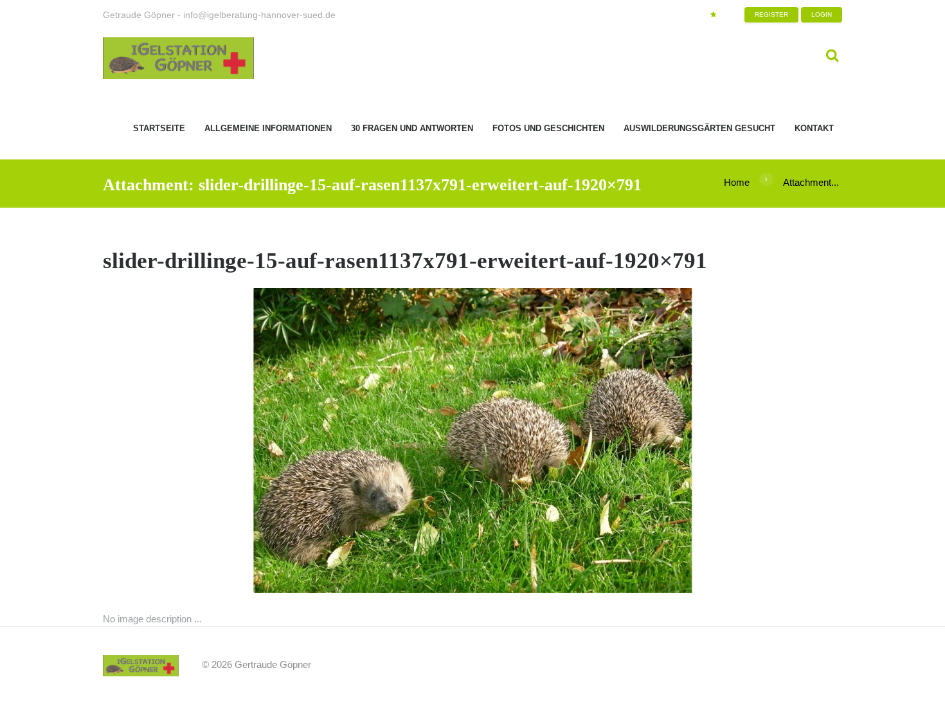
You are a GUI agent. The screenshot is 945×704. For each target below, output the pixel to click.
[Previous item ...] (288, 440)
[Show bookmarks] (713, 15)
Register (771, 14)
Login (821, 14)
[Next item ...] (657, 440)
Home (737, 182)
